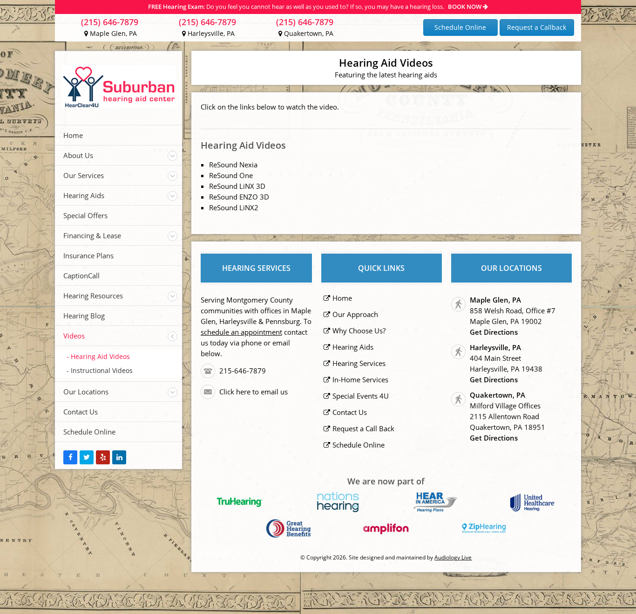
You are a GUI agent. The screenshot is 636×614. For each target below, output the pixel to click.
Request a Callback (536, 27)
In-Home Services (360, 379)
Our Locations (85, 391)
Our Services (83, 175)
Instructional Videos (102, 370)
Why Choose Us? (359, 330)
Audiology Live (453, 557)
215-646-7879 (242, 370)
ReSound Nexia (233, 164)
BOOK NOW (465, 6)
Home (73, 135)
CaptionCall (81, 275)
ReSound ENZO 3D (239, 196)
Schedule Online (460, 27)
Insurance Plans (88, 255)
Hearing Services (359, 363)
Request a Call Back (363, 428)
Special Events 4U (360, 395)
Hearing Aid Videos (100, 356)
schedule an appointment (241, 332)
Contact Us (80, 411)
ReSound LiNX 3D (237, 186)
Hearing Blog (84, 315)
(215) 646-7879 (109, 22)
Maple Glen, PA (112, 33)
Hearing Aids (83, 195)
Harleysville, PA (210, 33)
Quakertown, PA (307, 33)
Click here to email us (253, 391)
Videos (74, 335)
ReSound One (231, 175)
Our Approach (355, 314)
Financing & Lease (92, 235)
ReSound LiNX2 (233, 207)
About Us (78, 155)
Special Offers (85, 215)
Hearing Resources (93, 295)
